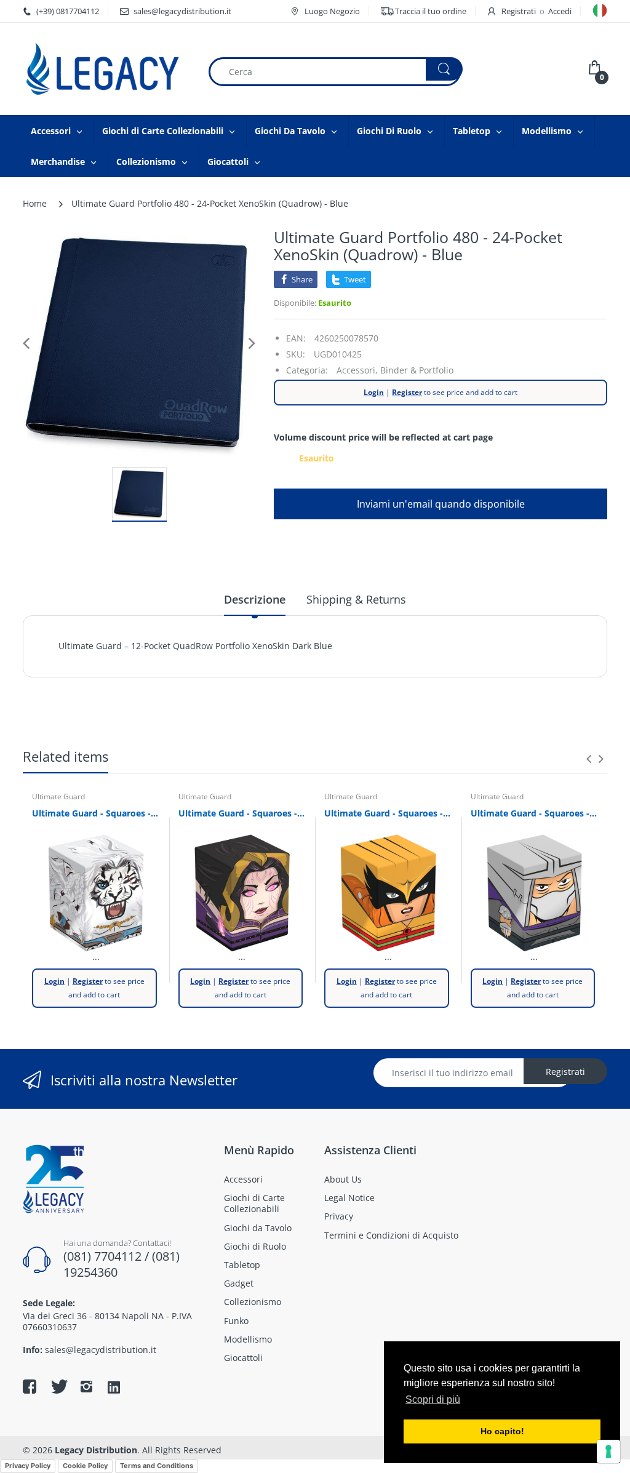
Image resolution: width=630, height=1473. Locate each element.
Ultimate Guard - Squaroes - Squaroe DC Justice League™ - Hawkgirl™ (388, 813)
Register (407, 392)
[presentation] (589, 758)
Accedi (560, 11)
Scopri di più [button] (432, 1399)
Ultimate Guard (58, 796)
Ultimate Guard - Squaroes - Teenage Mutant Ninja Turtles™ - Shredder (535, 813)
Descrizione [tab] (254, 599)
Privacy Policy (27, 1465)
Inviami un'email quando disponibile (441, 504)
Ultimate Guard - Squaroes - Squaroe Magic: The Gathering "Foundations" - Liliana (242, 813)
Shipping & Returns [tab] (356, 599)
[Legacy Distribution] (106, 68)
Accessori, (357, 370)
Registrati (519, 11)
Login (374, 392)
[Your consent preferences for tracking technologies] (608, 1451)
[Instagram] (86, 1386)
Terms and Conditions (156, 1465)
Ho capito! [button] (502, 1431)
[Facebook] (29, 1386)
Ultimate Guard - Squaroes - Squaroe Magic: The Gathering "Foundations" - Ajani (96, 813)
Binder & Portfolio (416, 370)
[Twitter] (58, 1386)
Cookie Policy (85, 1465)
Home (35, 203)
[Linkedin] (114, 1388)
